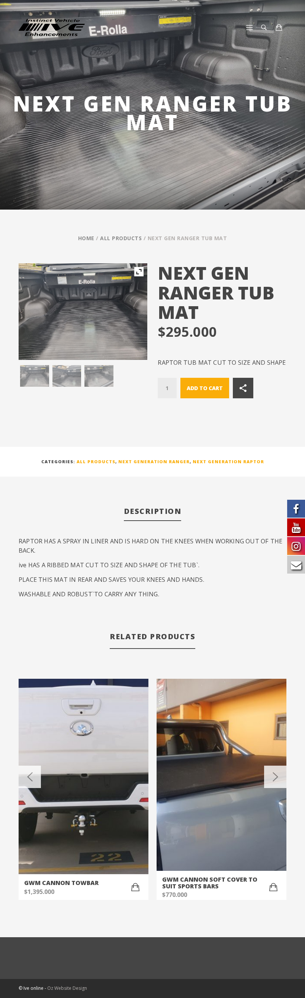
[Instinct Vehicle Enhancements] (68, 27)
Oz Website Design (67, 988)
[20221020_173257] (34, 376)
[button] (135, 887)
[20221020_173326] (66, 376)
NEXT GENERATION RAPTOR (228, 461)
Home (86, 238)
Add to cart (205, 388)
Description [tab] (153, 511)
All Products (121, 238)
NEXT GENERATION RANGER (154, 461)
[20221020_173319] (98, 376)
